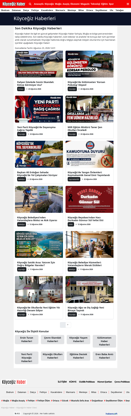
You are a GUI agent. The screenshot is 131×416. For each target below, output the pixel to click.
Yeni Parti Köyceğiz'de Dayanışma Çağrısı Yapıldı (36, 128)
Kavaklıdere (47, 10)
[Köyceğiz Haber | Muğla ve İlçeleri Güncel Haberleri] (14, 381)
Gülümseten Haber (104, 341)
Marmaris (60, 10)
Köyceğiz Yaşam (78, 339)
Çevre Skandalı (52, 339)
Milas (81, 10)
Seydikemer (101, 10)
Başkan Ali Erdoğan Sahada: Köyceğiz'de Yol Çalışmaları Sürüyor (37, 174)
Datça (26, 10)
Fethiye (35, 10)
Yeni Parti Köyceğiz (26, 358)
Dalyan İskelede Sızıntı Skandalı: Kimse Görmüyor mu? (35, 83)
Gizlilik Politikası (87, 382)
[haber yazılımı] (111, 413)
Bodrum (5, 10)
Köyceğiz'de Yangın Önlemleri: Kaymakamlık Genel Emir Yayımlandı (89, 174)
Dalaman (16, 10)
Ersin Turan (26, 339)
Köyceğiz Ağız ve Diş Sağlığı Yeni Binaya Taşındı (86, 309)
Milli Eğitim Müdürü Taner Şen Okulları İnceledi (85, 128)
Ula (111, 10)
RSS (18, 413)
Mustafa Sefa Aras (79, 400)
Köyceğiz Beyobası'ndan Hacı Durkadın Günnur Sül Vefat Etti (85, 219)
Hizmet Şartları (104, 382)
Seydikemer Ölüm (113, 400)
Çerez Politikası (122, 382)
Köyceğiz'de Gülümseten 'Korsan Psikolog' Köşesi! (86, 83)
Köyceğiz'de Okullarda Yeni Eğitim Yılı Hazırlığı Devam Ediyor (38, 309)
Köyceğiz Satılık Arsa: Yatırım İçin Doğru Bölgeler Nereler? (36, 264)
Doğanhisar (96, 400)
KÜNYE (73, 382)
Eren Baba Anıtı (104, 356)
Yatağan (120, 10)
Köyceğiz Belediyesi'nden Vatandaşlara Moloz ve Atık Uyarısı (37, 219)
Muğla (5, 400)
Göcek (64, 400)
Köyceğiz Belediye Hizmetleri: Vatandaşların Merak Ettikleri (85, 264)
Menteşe (72, 10)
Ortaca (89, 10)
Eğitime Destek (78, 356)
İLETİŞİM (62, 382)
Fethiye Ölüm (43, 400)
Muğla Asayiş (17, 400)
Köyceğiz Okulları (52, 356)
